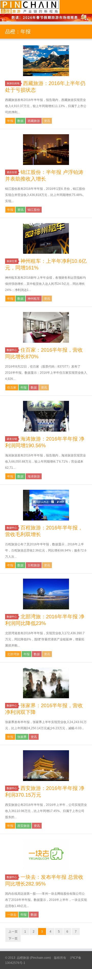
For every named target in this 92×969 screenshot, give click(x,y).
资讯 (47, 121)
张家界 (22, 737)
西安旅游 (23, 826)
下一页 (13, 938)
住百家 (11, 387)
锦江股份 (34, 210)
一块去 (11, 914)
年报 (10, 121)
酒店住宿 (12, 172)
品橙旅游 (30, 7)
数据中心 (12, 350)
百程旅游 (34, 565)
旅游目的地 (13, 83)
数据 (20, 121)
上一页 (13, 931)
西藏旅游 (34, 121)
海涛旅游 (34, 476)
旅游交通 (12, 261)
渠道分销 (12, 438)
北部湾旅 (13, 654)
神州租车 (34, 298)
